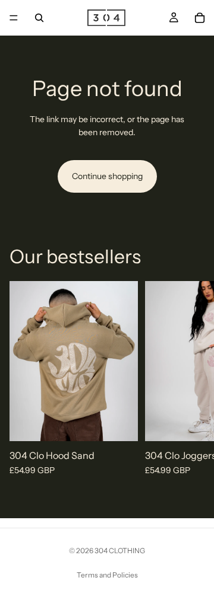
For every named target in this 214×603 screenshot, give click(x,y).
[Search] (39, 18)
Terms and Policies (107, 574)
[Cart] (200, 18)
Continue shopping (107, 176)
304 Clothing (120, 550)
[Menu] (13, 17)
